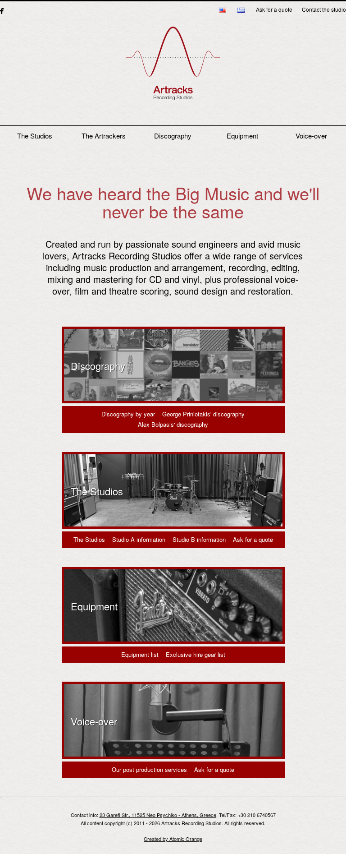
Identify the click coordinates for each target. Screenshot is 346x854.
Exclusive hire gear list (195, 654)
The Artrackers (104, 135)
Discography (172, 135)
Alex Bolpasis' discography (173, 424)
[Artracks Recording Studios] (173, 68)
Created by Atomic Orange (173, 838)
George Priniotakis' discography (203, 414)
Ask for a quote (274, 9)
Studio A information (138, 539)
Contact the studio (324, 9)
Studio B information (199, 539)
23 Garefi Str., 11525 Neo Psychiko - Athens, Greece (158, 814)
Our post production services (149, 769)
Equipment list (140, 654)
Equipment (242, 135)
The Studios (34, 135)
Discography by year (128, 414)
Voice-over (311, 135)
